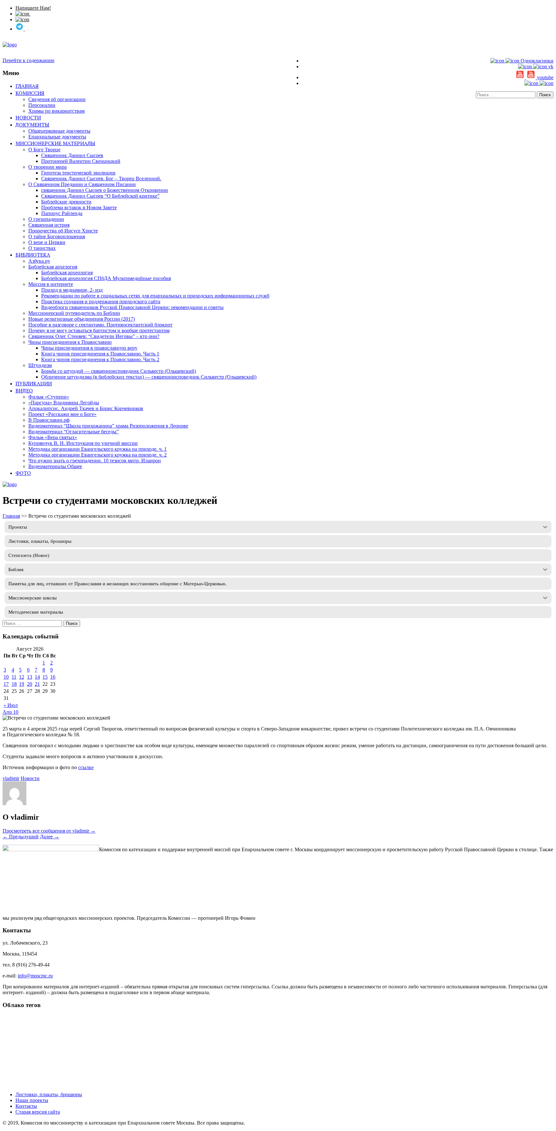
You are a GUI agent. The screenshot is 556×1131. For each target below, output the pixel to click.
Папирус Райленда (61, 213)
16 (52, 677)
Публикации (33, 383)
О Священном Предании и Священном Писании (82, 184)
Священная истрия (49, 225)
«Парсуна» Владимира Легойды (63, 402)
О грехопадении (46, 219)
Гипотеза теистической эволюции (78, 172)
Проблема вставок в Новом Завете (79, 207)
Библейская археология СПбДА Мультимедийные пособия (106, 278)
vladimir (11, 778)
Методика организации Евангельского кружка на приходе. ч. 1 (97, 449)
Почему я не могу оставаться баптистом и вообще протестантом (99, 330)
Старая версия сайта (37, 1112)
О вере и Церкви (46, 242)
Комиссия (29, 93)
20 (29, 684)
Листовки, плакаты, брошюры (48, 1094)
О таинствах (42, 248)
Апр (8, 712)
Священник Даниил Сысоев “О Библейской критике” (100, 196)
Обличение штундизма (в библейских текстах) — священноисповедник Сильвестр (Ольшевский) (148, 377)
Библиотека (32, 254)
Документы (32, 124)
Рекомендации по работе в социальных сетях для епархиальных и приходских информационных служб (155, 295)
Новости (28, 117)
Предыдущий (21, 836)
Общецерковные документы (59, 131)
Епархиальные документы (57, 136)
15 (45, 677)
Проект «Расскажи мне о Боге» (62, 414)
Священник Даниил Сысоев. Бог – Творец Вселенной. (101, 178)
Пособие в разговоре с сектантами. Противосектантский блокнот (100, 324)
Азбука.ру (39, 261)
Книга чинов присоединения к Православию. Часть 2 (100, 359)
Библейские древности (66, 201)
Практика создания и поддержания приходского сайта (100, 301)
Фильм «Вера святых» (52, 437)
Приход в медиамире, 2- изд (72, 290)
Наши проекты (31, 1100)
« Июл (11, 705)
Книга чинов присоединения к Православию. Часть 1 (100, 353)
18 (14, 684)
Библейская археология (67, 272)
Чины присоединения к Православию (70, 342)
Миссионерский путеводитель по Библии (74, 313)
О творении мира (47, 167)
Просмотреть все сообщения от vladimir (49, 831)
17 (6, 684)
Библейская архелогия (52, 266)
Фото (23, 472)
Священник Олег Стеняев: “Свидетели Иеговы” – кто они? (93, 336)
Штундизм (40, 365)
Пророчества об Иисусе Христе (63, 230)
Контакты (26, 1106)
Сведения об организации (57, 99)
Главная (27, 86)
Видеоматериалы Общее (55, 466)
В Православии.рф (49, 420)
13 (29, 677)
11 (14, 677)
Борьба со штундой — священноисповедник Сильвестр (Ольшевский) (118, 371)
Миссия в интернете (50, 284)
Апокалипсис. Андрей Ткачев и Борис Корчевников (85, 408)
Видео (24, 390)
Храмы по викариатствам (56, 111)
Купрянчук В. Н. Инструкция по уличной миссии (83, 443)
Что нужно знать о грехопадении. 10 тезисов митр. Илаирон (94, 460)
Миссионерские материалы (55, 143)
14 (37, 677)
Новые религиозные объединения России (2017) (81, 319)
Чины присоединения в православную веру (89, 348)
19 (21, 684)
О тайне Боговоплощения (56, 236)
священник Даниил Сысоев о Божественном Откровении (104, 190)
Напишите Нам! (33, 8)
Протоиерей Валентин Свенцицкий (80, 161)
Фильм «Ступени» (48, 397)
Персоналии (41, 105)
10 (6, 677)
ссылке (86, 767)
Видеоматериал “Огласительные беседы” (73, 431)
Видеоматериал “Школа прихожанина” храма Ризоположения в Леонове (108, 426)
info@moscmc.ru (35, 975)
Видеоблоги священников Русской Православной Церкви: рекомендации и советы (132, 307)
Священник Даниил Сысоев (72, 155)
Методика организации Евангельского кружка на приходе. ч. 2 (97, 454)
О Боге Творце (44, 149)
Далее (49, 836)
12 (21, 677)
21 (37, 684)
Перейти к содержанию (28, 60)
